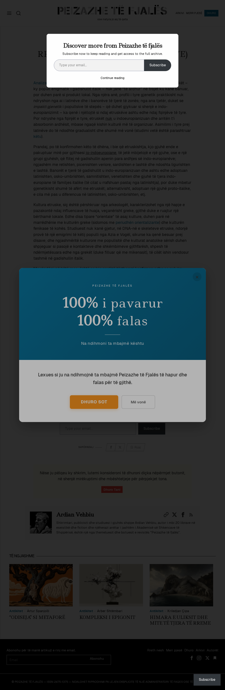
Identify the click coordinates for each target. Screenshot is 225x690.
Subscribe (157, 65)
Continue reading (112, 78)
